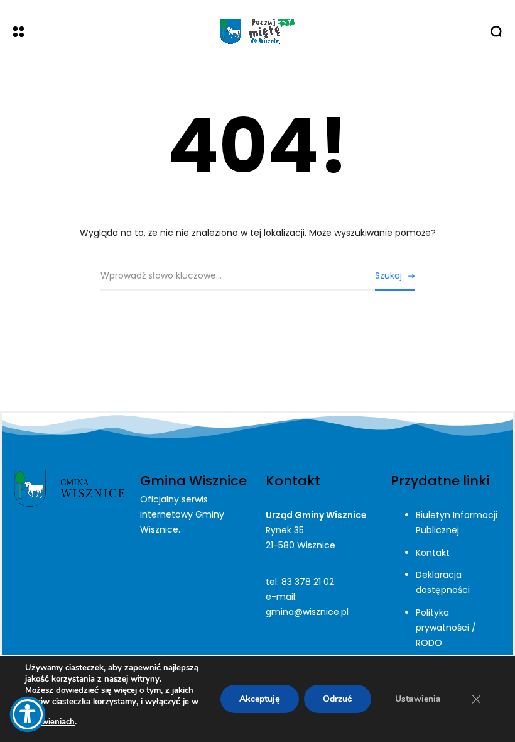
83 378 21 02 (307, 581)
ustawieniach (50, 722)
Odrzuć (337, 699)
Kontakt (433, 552)
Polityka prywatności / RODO (446, 627)
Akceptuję (259, 699)
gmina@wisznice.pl (307, 612)
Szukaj (388, 275)
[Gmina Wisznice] (257, 31)
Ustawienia (418, 699)
